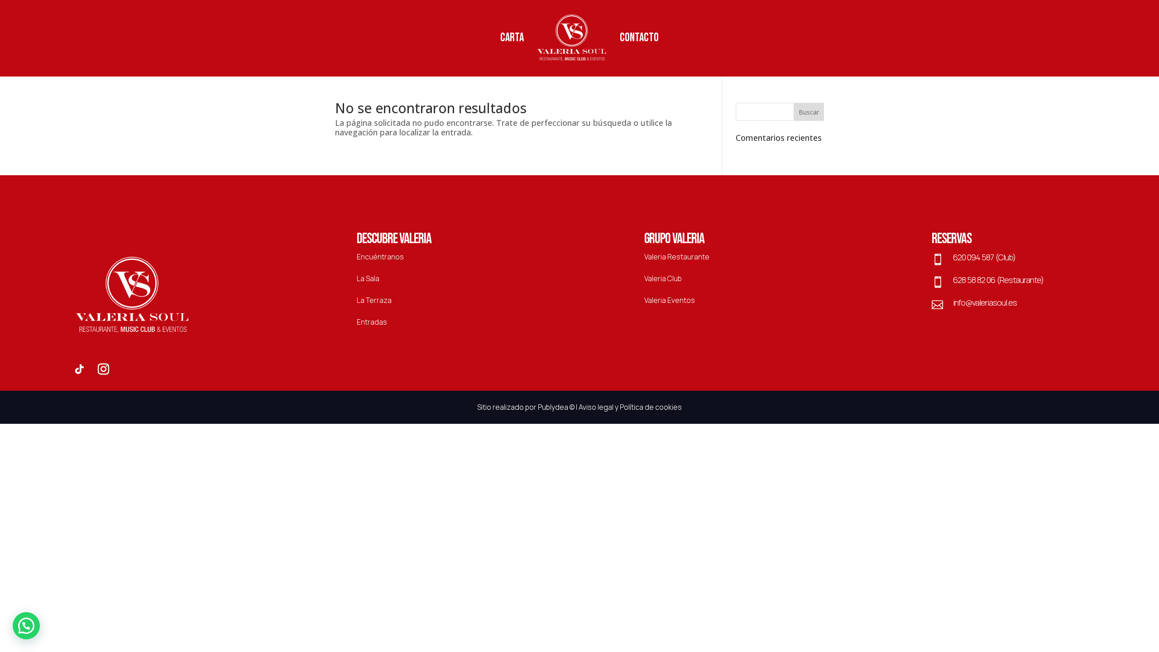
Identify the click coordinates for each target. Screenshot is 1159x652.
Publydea (553, 407)
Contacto (639, 38)
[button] (26, 625)
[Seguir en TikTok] (79, 369)
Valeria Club (663, 278)
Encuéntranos (380, 257)
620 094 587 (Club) (984, 257)
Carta (512, 38)
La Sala (368, 278)
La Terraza (374, 300)
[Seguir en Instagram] (103, 369)
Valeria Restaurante (676, 257)
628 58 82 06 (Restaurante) (998, 279)
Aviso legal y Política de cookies (630, 407)
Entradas (372, 322)
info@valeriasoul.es (985, 302)
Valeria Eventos (669, 300)
